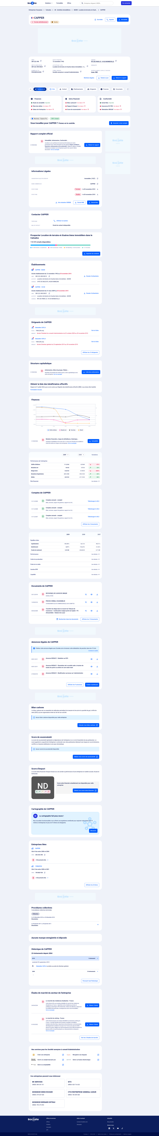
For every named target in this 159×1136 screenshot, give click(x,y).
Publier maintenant (92, 684)
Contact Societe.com (82, 1122)
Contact (64, 89)
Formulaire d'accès (36, 389)
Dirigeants (93, 89)
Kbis (53, 89)
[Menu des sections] (30, 89)
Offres (69, 3)
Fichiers (48, 1124)
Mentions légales (89, 78)
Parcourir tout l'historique (90, 981)
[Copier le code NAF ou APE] (87, 66)
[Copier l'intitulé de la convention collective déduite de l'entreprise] (97, 178)
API (47, 1130)
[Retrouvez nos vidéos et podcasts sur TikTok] (122, 1128)
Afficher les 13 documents (90, 619)
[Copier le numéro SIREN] (41, 61)
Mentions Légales (127, 1134)
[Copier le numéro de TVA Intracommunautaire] (43, 71)
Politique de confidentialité (115, 1134)
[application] (65, 414)
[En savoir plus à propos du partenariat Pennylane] (98, 1060)
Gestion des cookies (102, 1134)
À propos (86, 1134)
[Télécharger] (97, 594)
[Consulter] (92, 594)
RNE (96, 72)
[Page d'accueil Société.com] (32, 3)
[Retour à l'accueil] (33, 1119)
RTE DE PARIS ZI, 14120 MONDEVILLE (102, 61)
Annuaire (48, 1127)
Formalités (59, 3)
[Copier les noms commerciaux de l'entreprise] (97, 184)
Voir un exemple (55, 149)
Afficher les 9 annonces (75, 684)
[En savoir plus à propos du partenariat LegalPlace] (63, 1055)
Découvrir (93, 830)
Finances (106, 89)
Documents (119, 89)
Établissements (78, 89)
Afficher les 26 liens (92, 885)
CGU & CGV (92, 1134)
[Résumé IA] (86, 594)
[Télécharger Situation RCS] (97, 194)
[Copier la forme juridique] (80, 71)
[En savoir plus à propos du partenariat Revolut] (63, 1060)
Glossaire (79, 1124)
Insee (92, 72)
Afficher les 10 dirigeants (90, 352)
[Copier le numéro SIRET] (45, 66)
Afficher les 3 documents (90, 524)
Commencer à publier (93, 650)
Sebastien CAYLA (41, 966)
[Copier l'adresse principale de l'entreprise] (116, 61)
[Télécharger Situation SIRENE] (97, 189)
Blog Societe (110, 1122)
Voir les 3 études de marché (89, 1037)
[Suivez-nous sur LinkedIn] (109, 1128)
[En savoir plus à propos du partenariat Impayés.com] (98, 1055)
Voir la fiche (95, 330)
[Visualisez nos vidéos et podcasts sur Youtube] (118, 1128)
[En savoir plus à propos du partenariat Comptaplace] (63, 1065)
